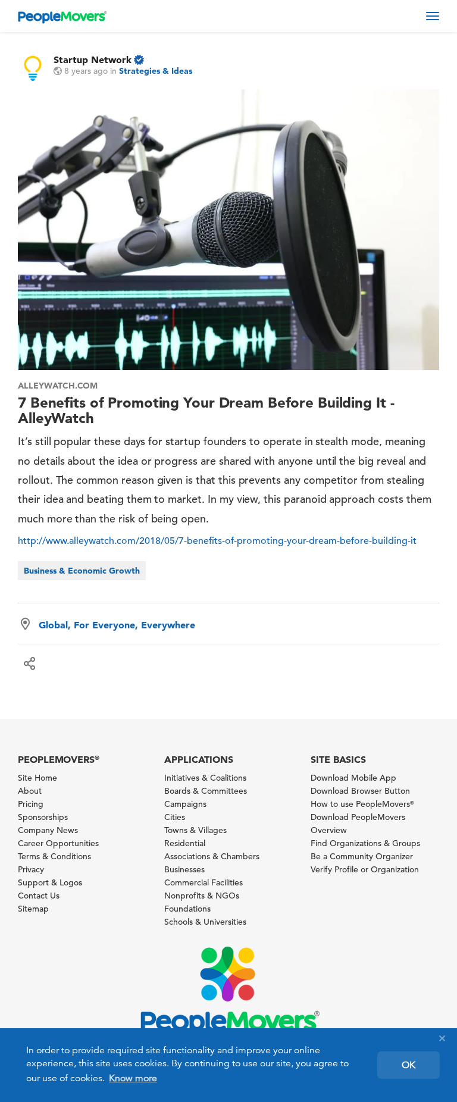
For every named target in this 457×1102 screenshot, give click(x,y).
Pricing (30, 804)
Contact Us (39, 895)
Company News (48, 830)
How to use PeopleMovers (362, 804)
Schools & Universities (205, 921)
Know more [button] (133, 1078)
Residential (184, 843)
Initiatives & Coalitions (205, 777)
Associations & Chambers (211, 856)
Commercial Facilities (203, 882)
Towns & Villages (195, 830)
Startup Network (93, 59)
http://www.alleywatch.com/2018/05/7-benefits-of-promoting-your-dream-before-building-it (217, 541)
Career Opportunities (58, 843)
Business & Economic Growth (82, 570)
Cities (174, 817)
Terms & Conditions (54, 856)
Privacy (31, 869)
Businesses (184, 869)
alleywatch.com (58, 385)
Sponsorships (43, 817)
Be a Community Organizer (362, 856)
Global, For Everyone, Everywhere (117, 625)
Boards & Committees (205, 790)
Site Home (37, 777)
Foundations (187, 908)
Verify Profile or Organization (365, 869)
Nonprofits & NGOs (201, 895)
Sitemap (33, 908)
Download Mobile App (353, 777)
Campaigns (185, 804)
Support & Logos (50, 882)
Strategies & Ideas (155, 70)
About (30, 790)
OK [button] (408, 1065)
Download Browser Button (360, 790)
